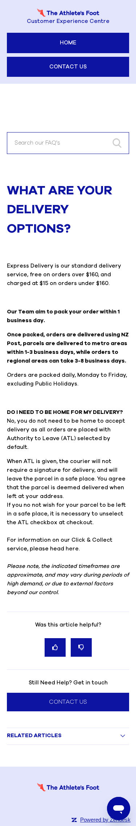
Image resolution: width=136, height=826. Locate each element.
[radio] (55, 647)
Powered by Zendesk (105, 820)
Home (68, 43)
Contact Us (68, 67)
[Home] (68, 791)
